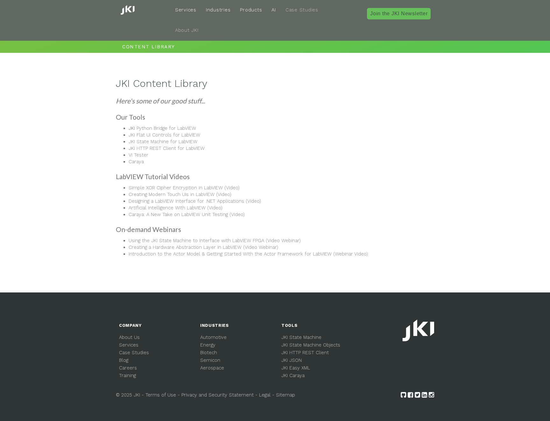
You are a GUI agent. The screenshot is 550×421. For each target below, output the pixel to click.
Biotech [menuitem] (208, 352)
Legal (265, 395)
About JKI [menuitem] (187, 30)
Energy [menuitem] (207, 345)
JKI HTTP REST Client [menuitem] (305, 352)
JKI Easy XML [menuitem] (295, 368)
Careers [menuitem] (128, 368)
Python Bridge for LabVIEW (166, 128)
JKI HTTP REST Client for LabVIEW (167, 148)
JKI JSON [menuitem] (291, 360)
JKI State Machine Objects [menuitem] (310, 345)
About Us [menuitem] (129, 337)
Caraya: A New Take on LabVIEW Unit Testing (187, 214)
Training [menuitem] (127, 375)
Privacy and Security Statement (217, 395)
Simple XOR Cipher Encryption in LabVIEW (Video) (184, 188)
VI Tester (138, 155)
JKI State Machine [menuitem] (301, 337)
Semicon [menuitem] (210, 360)
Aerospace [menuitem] (212, 368)
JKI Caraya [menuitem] (293, 375)
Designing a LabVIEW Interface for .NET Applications (195, 201)
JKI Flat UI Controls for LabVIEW (164, 135)
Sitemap (285, 395)
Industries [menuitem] (218, 10)
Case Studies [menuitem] (302, 10)
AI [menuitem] (273, 10)
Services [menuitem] (185, 10)
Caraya (136, 162)
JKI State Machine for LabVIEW (163, 141)
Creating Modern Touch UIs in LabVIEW (180, 194)
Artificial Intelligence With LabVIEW (175, 208)
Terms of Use (160, 395)
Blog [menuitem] (123, 360)
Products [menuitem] (251, 10)
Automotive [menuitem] (213, 337)
